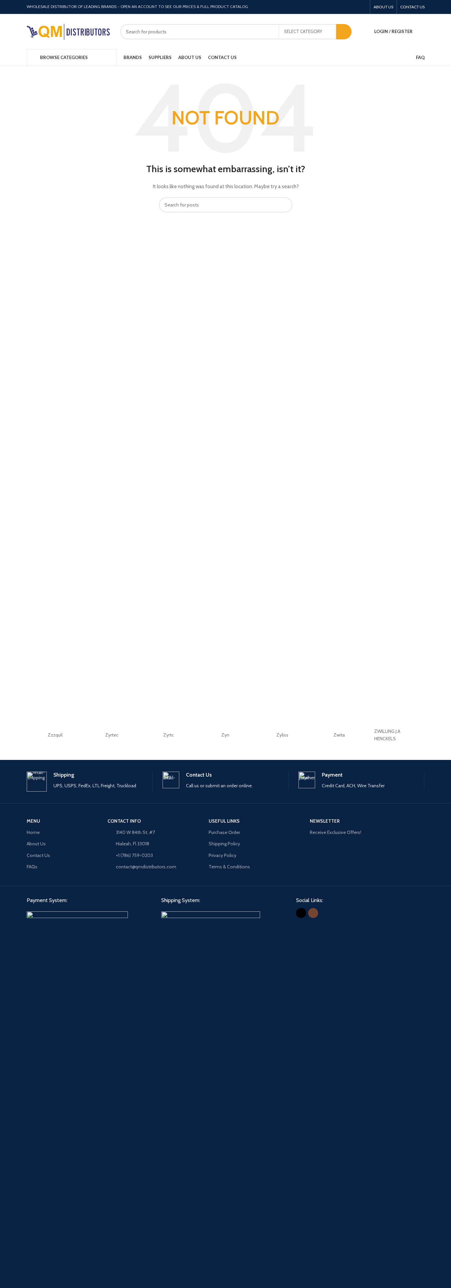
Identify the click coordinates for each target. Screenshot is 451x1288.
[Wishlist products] (422, 31)
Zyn (225, 735)
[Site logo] (68, 31)
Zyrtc (168, 735)
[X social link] (354, 7)
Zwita (339, 735)
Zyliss (282, 735)
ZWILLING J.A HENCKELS (387, 735)
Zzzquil (55, 735)
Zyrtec (112, 735)
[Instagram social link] (362, 7)
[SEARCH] (344, 31)
